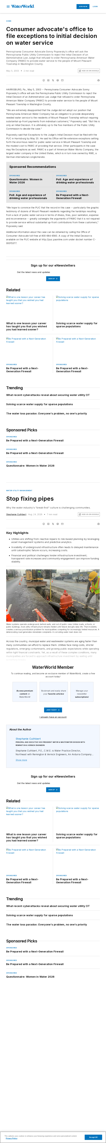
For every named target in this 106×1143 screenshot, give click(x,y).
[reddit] (57, 80)
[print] (98, 80)
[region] (53, 1137)
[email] (62, 80)
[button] (8, 6)
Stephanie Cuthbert (16, 514)
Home (8, 21)
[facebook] (43, 80)
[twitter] (53, 80)
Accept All (93, 1137)
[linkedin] (48, 80)
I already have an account (53, 717)
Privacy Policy (11, 1138)
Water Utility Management (19, 491)
